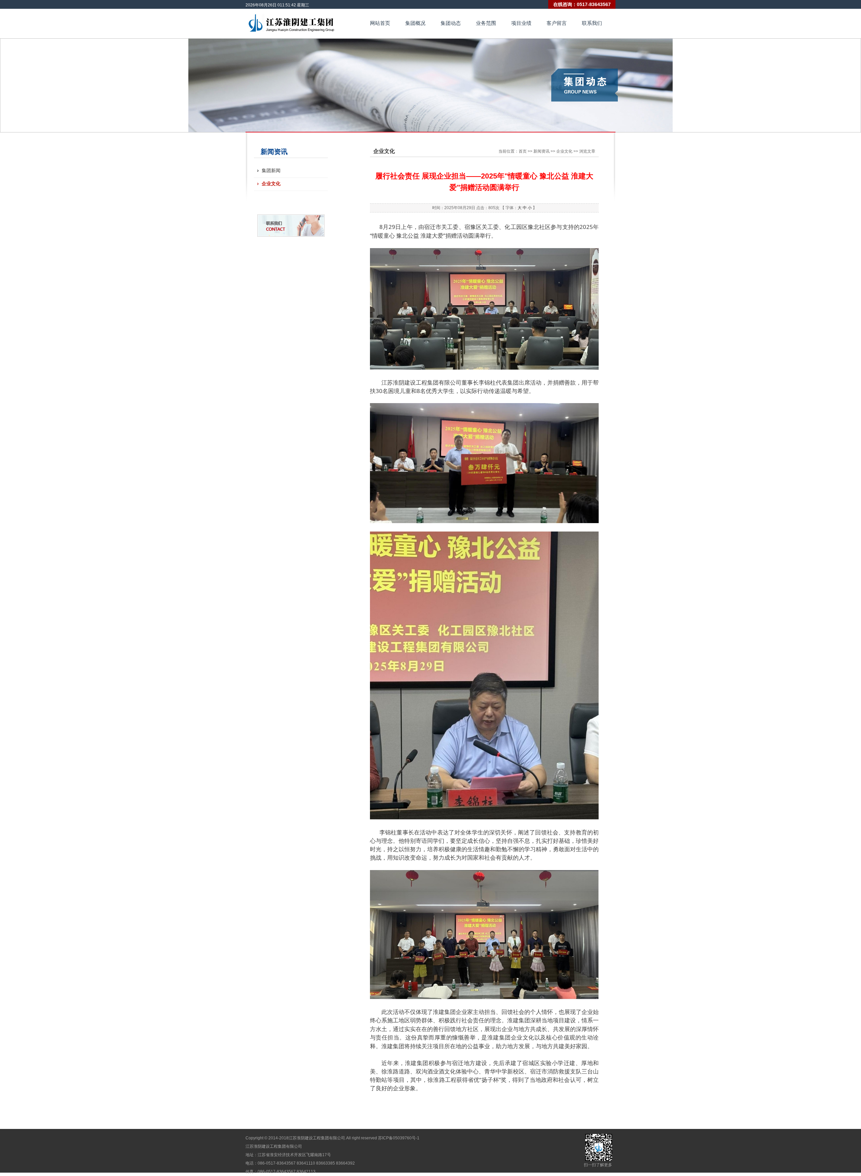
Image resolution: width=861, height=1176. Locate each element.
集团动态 (451, 23)
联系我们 (592, 23)
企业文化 (271, 183)
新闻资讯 (541, 151)
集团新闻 (271, 170)
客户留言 (557, 23)
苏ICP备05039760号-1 (398, 1138)
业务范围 (486, 23)
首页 (523, 151)
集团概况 (415, 23)
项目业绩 (521, 23)
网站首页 (380, 23)
